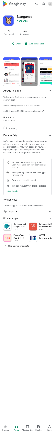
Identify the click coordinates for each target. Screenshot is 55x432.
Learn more (16, 165)
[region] (27, 32)
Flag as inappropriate (16, 246)
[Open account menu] (50, 4)
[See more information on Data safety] (50, 135)
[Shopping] (10, 128)
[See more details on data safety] (13, 191)
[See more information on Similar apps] (50, 218)
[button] (13, 34)
